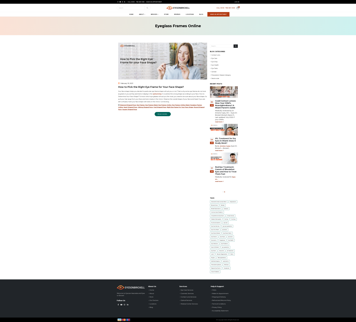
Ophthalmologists (215, 261)
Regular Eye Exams (216, 268)
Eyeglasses (222, 240)
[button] (223, 192)
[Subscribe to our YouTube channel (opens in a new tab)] (120, 1)
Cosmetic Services (187, 293)
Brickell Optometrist (216, 208)
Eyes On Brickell (215, 247)
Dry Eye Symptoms (215, 222)
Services (154, 14)
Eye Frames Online (165, 105)
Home (131, 14)
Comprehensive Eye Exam (217, 215)
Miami (231, 254)
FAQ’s (214, 290)
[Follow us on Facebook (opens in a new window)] (118, 304)
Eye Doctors (214, 236)
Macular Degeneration (222, 254)
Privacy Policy (217, 307)
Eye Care (214, 58)
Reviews (177, 14)
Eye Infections (214, 243)
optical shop (157, 94)
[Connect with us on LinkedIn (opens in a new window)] (127, 304)
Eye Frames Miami (151, 105)
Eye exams (213, 240)
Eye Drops (222, 236)
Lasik (212, 254)
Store (166, 14)
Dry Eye (226, 219)
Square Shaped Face (129, 109)
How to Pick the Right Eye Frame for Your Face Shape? (151, 87)
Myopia (213, 257)
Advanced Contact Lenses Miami (219, 201)
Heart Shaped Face (130, 107)
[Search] (147, 8)
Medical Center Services (189, 304)
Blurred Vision (214, 205)
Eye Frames (141, 105)
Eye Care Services (215, 226)
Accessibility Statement (220, 311)
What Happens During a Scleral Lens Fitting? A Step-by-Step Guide (226, 171)
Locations (190, 14)
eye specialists (225, 247)
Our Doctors (154, 300)
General (213, 72)
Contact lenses (230, 215)
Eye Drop (214, 62)
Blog (201, 14)
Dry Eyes (233, 219)
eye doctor (224, 229)
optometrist (226, 261)
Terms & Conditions (219, 304)
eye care (226, 222)
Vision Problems (215, 271)
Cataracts (226, 208)
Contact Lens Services (188, 297)
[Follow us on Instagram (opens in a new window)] (124, 304)
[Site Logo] (178, 8)
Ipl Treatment (230, 250)
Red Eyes (226, 264)
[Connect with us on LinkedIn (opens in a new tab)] (124, 1)
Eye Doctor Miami (227, 233)
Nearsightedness (222, 257)
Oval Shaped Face (159, 107)
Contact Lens (215, 55)
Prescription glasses (216, 264)
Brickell (222, 205)
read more (219, 115)
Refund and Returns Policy (221, 300)
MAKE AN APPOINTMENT (154, 2)
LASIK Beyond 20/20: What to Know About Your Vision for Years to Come (226, 104)
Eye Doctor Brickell (215, 233)
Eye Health (215, 65)
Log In (237, 2)
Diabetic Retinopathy (216, 219)
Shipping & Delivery (219, 297)
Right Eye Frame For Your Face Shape (180, 107)
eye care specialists (227, 226)
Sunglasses (226, 268)
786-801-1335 (140, 2)
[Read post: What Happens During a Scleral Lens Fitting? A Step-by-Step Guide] (224, 160)
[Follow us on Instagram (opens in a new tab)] (122, 1)
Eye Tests (214, 68)
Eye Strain (213, 250)
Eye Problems (224, 243)
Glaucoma (221, 250)
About (141, 14)
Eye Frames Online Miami (181, 105)
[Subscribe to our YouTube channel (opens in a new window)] (121, 304)
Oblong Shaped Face (145, 107)
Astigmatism (233, 201)
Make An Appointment (218, 14)
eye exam (230, 236)
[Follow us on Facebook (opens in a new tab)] (118, 1)
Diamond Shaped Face (128, 105)
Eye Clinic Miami (215, 229)
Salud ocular (215, 78)
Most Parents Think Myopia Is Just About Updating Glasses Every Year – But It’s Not (226, 135)
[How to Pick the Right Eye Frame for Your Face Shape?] (162, 61)
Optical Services (186, 300)
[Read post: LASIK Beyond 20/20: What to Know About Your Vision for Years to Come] (224, 92)
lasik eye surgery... (230, 113)
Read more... (163, 114)
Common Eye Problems (217, 212)
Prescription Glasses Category (221, 75)
